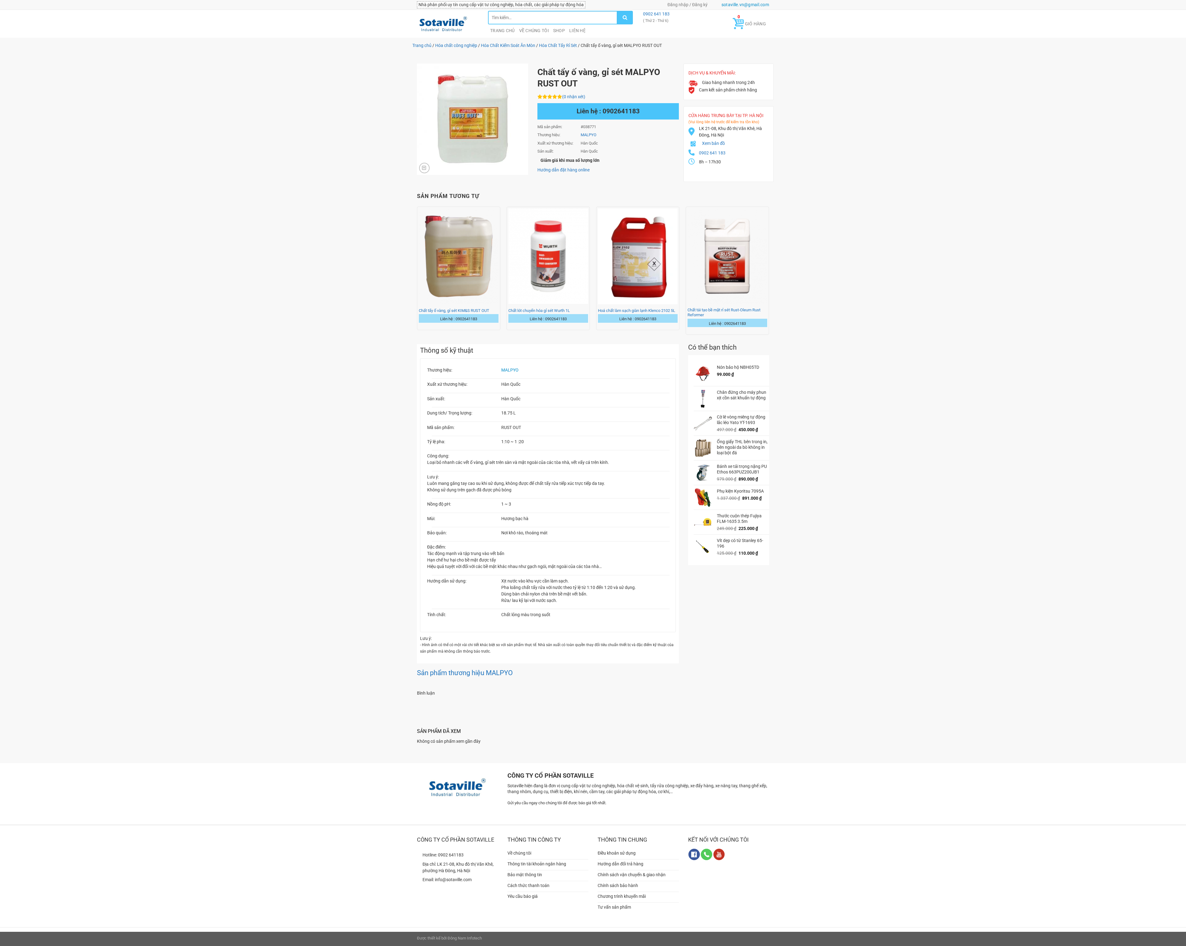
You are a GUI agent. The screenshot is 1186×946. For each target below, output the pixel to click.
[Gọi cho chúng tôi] (706, 854)
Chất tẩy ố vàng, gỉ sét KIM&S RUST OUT (454, 310)
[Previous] (417, 270)
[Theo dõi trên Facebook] (694, 854)
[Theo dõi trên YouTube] (719, 854)
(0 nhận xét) (573, 96)
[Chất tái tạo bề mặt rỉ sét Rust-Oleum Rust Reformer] (727, 256)
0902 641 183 (656, 13)
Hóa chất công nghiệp (456, 45)
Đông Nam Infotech (465, 938)
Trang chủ (502, 30)
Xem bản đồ (713, 143)
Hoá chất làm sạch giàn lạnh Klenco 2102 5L (636, 310)
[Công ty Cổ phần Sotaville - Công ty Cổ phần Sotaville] (448, 24)
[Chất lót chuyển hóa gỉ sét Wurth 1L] (548, 256)
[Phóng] (424, 168)
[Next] (768, 270)
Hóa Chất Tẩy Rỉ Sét (558, 45)
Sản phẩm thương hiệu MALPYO (465, 673)
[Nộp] (625, 17)
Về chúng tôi (534, 30)
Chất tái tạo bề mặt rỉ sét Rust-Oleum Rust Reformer (724, 312)
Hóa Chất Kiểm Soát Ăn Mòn (508, 45)
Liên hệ (577, 30)
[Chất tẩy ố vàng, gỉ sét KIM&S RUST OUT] (458, 256)
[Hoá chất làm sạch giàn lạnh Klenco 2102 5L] (638, 256)
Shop (559, 30)
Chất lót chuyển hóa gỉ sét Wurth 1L (539, 310)
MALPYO (510, 370)
